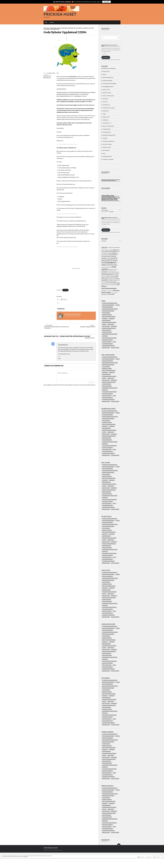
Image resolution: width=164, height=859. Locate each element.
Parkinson (111, 277)
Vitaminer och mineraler (108, 159)
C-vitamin (109, 253)
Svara (59, 358)
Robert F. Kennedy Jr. (114, 280)
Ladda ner (65, 290)
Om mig (52, 22)
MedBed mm (106, 120)
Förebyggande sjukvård (108, 86)
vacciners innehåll (114, 292)
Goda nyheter (61, 308)
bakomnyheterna (47, 76)
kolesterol (113, 272)
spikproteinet (103, 282)
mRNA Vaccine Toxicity (105, 277)
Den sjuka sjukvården (50, 28)
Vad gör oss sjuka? (107, 147)
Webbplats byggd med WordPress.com (53, 850)
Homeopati (105, 98)
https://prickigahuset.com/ (66, 137)
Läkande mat (106, 110)
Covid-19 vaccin (111, 260)
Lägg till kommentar (89, 337)
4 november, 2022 (51, 73)
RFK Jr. (108, 280)
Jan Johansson (109, 272)
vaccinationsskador (109, 288)
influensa (109, 270)
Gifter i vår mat (106, 89)
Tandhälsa (105, 138)
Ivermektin (104, 272)
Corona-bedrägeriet (105, 254)
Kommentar (91, 382)
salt (118, 280)
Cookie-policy (25, 856)
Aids (108, 247)
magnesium (117, 273)
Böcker (104, 74)
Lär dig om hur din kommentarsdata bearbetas (84, 385)
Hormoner (105, 101)
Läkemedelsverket (112, 273)
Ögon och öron (106, 71)
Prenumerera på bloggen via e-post (109, 45)
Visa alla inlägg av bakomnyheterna (72, 315)
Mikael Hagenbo (116, 274)
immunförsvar (114, 269)
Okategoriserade (106, 129)
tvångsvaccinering (114, 284)
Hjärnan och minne (107, 92)
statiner (108, 282)
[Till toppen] (118, 845)
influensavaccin (113, 270)
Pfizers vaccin (113, 278)
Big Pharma (116, 250)
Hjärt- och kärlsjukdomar (108, 95)
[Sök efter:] (110, 38)
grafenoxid (110, 269)
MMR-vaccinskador (111, 276)
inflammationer (104, 270)
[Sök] (118, 38)
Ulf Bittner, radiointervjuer (108, 141)
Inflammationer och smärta (109, 107)
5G (107, 247)
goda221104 (59, 290)
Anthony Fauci (107, 250)
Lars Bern (117, 272)
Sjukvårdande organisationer (109, 135)
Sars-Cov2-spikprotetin (105, 281)
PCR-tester (104, 278)
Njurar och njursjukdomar (108, 126)
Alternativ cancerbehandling (109, 68)
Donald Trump (113, 263)
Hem (46, 22)
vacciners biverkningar (110, 291)
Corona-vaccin (106, 256)
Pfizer (109, 278)
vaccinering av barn (109, 290)
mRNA (117, 276)
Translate (111, 211)
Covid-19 (108, 258)
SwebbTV (103, 284)
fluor (107, 267)
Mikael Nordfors (104, 276)
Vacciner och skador (82, 28)
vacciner (103, 290)
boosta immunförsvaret (108, 77)
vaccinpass (103, 294)
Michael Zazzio (109, 274)
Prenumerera (106, 57)
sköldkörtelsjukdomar (112, 281)
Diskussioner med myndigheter (66, 28)
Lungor (104, 113)
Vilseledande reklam (107, 156)
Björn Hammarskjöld (111, 251)
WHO (113, 294)
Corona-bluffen (113, 254)
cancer (114, 253)
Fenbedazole (103, 267)
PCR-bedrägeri (115, 277)
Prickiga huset (60, 14)
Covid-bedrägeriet (108, 262)
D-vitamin (108, 263)
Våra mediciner (54, 29)
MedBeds (103, 274)
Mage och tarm (106, 117)
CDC (117, 253)
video (104, 153)
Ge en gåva (106, 1)
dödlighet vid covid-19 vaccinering (109, 265)
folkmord (109, 267)
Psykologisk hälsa (107, 132)
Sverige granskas (115, 283)
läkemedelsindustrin (105, 273)
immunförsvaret (106, 104)
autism (111, 250)
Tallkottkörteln (107, 284)
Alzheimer (103, 250)
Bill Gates (103, 251)
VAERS (107, 294)
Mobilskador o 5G (107, 123)
